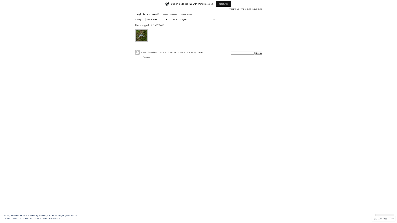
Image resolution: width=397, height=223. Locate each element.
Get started (223, 4)
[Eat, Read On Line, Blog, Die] (141, 35)
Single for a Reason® (147, 14)
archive (232, 9)
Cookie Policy (54, 218)
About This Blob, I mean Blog (249, 9)
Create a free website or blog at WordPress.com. (159, 52)
